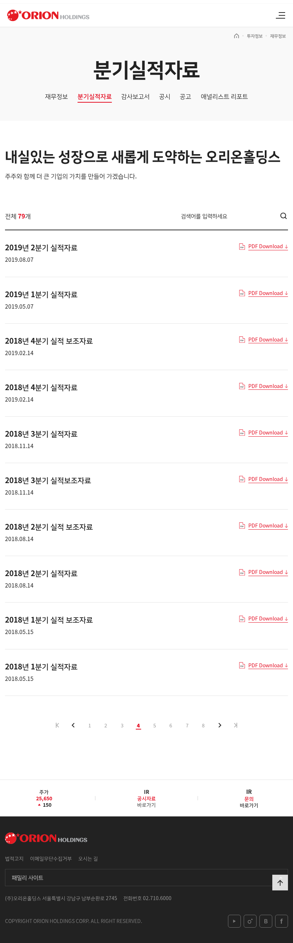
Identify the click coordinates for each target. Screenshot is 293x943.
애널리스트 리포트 (224, 96)
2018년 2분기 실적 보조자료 (49, 526)
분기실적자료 (95, 96)
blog (265, 921)
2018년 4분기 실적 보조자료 (49, 340)
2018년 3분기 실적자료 (41, 433)
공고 (185, 96)
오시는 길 (88, 858)
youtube (234, 921)
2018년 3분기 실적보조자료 (48, 480)
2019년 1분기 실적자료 (41, 294)
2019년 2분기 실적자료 (41, 247)
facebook (281, 921)
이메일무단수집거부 (51, 858)
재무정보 (278, 36)
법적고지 (14, 858)
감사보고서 (135, 96)
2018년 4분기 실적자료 (41, 387)
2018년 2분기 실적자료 (41, 573)
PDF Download (265, 246)
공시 (164, 96)
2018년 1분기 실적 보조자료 (49, 619)
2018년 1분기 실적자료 (41, 666)
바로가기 (146, 801)
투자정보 (255, 36)
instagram (250, 921)
